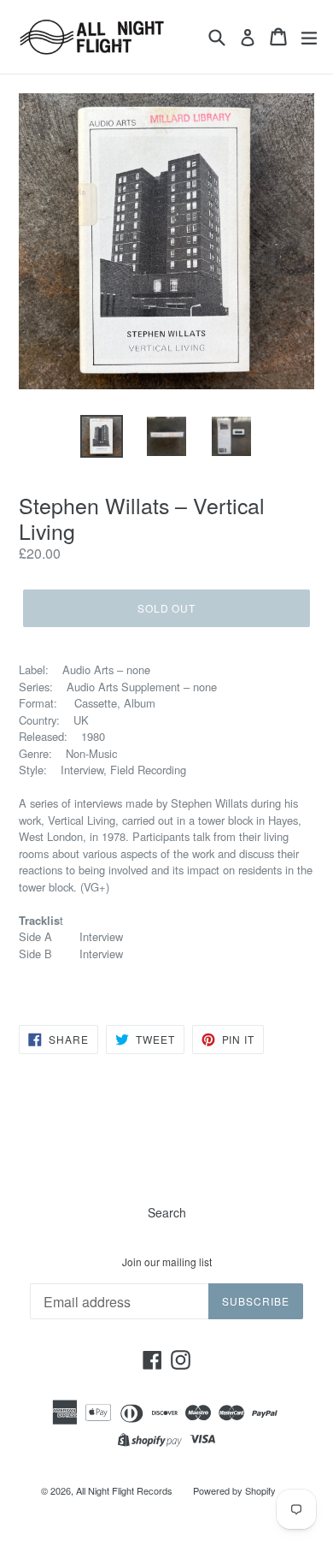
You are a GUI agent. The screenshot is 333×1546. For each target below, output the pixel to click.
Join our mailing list (167, 1262)
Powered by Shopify (234, 1490)
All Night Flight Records (124, 1490)
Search (167, 1212)
